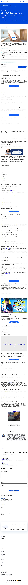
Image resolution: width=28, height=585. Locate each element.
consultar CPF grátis (12, 190)
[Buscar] (21, 1)
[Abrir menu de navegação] (26, 1)
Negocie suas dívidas (14, 322)
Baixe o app (24, 1)
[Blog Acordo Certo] (3, 1)
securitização (10, 382)
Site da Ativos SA (4, 259)
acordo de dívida (17, 224)
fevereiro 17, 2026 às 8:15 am (5, 459)
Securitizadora (6, 77)
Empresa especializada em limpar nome (8, 296)
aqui (10, 293)
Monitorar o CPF (4, 202)
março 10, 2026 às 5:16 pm (5, 464)
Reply (2, 448)
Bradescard (3, 178)
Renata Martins (4, 20)
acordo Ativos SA (7, 248)
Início (1, 5)
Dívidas (10, 5)
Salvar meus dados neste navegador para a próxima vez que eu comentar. (10, 487)
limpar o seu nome (7, 273)
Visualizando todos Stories (16, 411)
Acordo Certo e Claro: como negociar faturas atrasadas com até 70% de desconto (14, 344)
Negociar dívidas (5, 5)
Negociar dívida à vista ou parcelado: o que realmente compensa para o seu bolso (14, 342)
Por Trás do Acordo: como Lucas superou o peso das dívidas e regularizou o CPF (14, 341)
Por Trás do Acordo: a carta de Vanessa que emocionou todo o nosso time (13, 346)
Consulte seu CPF (14, 86)
